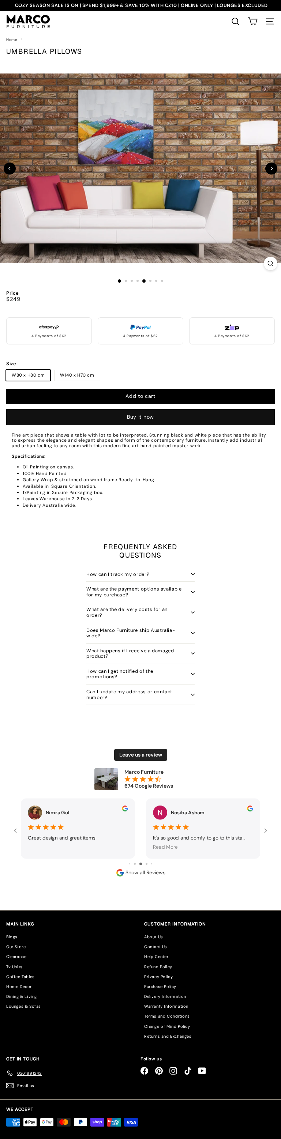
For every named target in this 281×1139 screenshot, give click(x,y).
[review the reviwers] (125, 808)
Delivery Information (165, 996)
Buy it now (140, 417)
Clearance (16, 956)
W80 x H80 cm (28, 375)
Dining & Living (21, 996)
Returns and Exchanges (168, 1036)
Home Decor (19, 986)
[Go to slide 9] (151, 863)
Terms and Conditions (167, 1016)
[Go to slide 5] (129, 863)
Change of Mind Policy (167, 1026)
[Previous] (10, 168)
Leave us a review (140, 754)
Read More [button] (165, 847)
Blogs (12, 936)
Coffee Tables (20, 976)
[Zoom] (270, 263)
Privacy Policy (158, 976)
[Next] (271, 168)
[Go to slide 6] (135, 864)
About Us (153, 936)
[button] (252, 21)
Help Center (156, 956)
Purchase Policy (160, 986)
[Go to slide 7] (140, 864)
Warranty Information (166, 1006)
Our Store (16, 946)
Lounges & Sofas (23, 1006)
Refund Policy (158, 966)
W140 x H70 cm (77, 375)
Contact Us (155, 946)
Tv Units (14, 966)
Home (12, 39)
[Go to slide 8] (146, 864)
